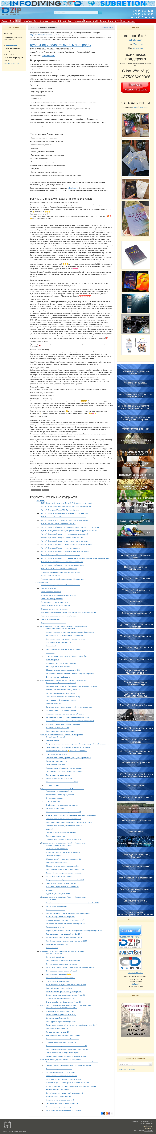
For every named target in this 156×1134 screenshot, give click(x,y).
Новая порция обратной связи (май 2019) (61, 1007)
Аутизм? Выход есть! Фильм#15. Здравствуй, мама (60, 510)
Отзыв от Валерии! (53, 801)
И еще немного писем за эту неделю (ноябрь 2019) (65, 869)
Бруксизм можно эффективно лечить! (60, 1100)
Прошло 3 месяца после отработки (59, 988)
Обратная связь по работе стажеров (54, 609)
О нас (123, 21)
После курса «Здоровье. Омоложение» (60, 731)
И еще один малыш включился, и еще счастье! (63, 649)
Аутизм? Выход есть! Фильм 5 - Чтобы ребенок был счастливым (65, 551)
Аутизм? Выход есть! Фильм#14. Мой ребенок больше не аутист (65, 513)
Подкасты (87, 21)
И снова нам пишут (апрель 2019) (58, 1032)
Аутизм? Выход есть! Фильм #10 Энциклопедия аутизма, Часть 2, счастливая (70, 527)
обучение (45, 490)
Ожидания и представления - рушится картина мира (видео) (68, 1065)
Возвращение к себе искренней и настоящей (63, 1035)
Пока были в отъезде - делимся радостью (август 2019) (66, 941)
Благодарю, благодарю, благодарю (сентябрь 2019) (65, 923)
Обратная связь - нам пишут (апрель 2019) (62, 1042)
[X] (104, 1113)
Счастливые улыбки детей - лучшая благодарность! (65, 771)
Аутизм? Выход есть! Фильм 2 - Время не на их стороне (62, 562)
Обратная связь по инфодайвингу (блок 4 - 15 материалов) (63, 897)
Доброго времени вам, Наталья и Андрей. (61, 971)
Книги (36, 21)
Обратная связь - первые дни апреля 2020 (62, 782)
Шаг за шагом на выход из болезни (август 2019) (64, 937)
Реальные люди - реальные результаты (60, 916)
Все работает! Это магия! (55, 737)
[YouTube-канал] (135, 18)
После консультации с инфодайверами (60, 977)
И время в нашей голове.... (56, 808)
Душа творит (50, 890)
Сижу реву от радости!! (54, 855)
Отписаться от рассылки (127, 1069)
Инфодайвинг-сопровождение (57, 1028)
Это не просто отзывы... (54, 798)
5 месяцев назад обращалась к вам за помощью (64, 768)
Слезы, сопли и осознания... (56, 764)
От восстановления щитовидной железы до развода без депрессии (71, 1086)
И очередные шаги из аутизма (57, 944)
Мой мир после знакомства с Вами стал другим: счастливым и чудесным (68, 612)
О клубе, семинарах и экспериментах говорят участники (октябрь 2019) (72, 903)
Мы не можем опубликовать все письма (60, 700)
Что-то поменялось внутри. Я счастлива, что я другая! (66, 984)
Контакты (130, 21)
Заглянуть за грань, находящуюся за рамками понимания (67, 1082)
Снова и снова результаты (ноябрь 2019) (61, 883)
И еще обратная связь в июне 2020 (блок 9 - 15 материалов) (64, 626)
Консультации (45, 21)
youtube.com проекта (129, 936)
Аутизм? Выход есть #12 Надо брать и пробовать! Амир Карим (64, 520)
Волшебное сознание (54, 953)
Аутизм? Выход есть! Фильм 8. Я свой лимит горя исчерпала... (64, 541)
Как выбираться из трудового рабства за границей (64, 1093)
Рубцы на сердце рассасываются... (59, 1069)
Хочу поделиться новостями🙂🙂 (58, 974)
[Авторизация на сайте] (153, 17)
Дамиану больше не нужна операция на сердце (64, 873)
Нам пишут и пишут (48, 588)
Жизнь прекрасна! (52, 659)
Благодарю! (50, 653)
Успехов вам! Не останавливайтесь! (59, 791)
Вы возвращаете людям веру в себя (54, 602)
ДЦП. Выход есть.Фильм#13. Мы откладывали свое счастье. (63, 517)
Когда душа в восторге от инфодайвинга (61, 663)
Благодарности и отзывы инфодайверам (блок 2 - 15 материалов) (66, 1005)
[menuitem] (5, 21)
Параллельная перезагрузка (56, 862)
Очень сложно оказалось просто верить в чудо (63, 696)
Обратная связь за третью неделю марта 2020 (63, 812)
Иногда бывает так (52, 740)
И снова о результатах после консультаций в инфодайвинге (68, 913)
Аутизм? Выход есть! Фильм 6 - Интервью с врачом (60, 548)
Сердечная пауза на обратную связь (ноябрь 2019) (65, 880)
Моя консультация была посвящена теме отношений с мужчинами (71, 815)
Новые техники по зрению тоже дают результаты (64, 991)
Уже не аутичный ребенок (51, 619)
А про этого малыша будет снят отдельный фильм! (65, 714)
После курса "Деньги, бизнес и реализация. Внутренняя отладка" (70, 967)
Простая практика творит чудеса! (58, 775)
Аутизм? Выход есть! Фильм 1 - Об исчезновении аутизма (63, 565)
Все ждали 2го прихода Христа (57, 727)
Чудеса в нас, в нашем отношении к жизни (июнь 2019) (66, 995)
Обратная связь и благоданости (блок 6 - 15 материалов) (62, 789)
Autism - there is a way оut (50, 575)
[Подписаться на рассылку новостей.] (150, 1064)
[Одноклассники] (107, 1113)
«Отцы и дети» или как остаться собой (60, 1072)
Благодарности (42, 582)
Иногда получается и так (55, 927)
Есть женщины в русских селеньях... (59, 642)
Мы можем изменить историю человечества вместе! (60, 572)
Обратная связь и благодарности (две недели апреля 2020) (68, 757)
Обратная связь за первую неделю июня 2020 (63, 670)
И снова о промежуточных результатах (60, 693)
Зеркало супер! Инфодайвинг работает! (61, 683)
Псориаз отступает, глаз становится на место (63, 724)
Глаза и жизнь (51, 899)
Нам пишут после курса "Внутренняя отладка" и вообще (67, 1056)
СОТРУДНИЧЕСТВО (135, 972)
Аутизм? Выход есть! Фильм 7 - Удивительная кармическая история (66, 544)
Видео (70, 21)
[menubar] (68, 21)
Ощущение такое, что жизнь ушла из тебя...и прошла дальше (69, 707)
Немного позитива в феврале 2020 (59, 845)
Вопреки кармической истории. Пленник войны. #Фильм (62, 537)
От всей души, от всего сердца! (57, 981)
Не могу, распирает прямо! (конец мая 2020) (63, 689)
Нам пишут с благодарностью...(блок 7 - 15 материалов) (62, 734)
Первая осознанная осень (55, 910)
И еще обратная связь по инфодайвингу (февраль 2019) (67, 1049)
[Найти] (100, 12)
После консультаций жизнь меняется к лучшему (64, 1110)
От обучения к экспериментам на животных (62, 805)
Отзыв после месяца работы (56, 754)
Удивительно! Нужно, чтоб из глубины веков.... (58, 595)
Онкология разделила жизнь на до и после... (62, 1103)
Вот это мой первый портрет (56, 957)
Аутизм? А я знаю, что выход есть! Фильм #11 (58, 523)
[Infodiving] (12, 11)
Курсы (18, 21)
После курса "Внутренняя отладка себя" (61, 1021)
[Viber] (109, 1113)
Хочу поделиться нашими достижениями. (61, 964)
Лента (12, 21)
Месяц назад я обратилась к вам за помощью (63, 852)
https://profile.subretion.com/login (43, 35)
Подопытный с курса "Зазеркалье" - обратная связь (60, 585)
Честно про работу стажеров (52, 598)
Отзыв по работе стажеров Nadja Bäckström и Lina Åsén (66, 656)
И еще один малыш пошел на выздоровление (63, 960)
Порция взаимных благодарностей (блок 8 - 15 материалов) (63, 680)
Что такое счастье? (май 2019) (57, 1018)
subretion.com (11, 45)
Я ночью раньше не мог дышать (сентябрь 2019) (64, 934)
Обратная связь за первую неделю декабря (62, 866)
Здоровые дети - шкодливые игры (58, 893)
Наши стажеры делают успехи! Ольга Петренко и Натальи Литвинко (71, 686)
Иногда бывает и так (53, 703)
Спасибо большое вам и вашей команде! (61, 832)
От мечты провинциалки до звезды (59, 1107)
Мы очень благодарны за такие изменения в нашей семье (67, 717)
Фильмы (103, 21)
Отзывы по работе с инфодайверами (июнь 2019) (64, 1002)
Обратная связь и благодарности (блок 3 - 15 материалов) (63, 951)
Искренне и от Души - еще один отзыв (60, 1011)
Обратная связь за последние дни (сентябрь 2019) (65, 920)
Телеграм (138, 43)
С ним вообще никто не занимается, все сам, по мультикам (68, 747)
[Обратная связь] (149, 17)
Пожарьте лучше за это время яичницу (55, 605)
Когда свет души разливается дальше (60, 998)
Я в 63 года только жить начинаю (58, 666)
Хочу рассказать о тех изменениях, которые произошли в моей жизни (72, 1062)
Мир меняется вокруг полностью (53, 623)
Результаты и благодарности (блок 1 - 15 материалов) (61, 1059)
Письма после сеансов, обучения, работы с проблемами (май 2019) (71, 1025)
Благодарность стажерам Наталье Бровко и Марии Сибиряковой (70, 673)
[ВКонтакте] (139, 17)
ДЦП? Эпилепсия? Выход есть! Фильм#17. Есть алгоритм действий (66, 503)
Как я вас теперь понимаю (51, 591)
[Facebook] (142, 17)
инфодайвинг (36, 490)
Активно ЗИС (56, 21)
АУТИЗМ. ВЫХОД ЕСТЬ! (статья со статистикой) (59, 568)
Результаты (41, 500)
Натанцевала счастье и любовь (57, 1089)
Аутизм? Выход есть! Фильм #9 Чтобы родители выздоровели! (64, 534)
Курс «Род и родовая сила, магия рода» (60, 44)
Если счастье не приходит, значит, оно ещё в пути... (65, 639)
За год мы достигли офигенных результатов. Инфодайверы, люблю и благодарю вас (77, 744)
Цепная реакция (52, 948)
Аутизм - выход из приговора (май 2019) (61, 1014)
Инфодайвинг (27, 21)
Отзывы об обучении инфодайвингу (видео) (62, 1052)
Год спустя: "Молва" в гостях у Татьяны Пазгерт (63, 1079)
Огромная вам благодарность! (57, 848)
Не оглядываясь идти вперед (56, 906)
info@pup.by (135, 984)
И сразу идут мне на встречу (56, 761)
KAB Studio (148, 1130)
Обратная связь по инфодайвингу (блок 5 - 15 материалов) (63, 843)
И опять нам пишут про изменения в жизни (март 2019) (66, 1046)
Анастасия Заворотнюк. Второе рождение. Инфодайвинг (62, 579)
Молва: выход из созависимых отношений (61, 1076)
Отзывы (110, 21)
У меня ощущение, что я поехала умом (60, 628)
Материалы (78, 21)
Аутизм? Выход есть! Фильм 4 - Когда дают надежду (60, 555)
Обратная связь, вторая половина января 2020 (63, 839)
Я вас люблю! (51, 646)
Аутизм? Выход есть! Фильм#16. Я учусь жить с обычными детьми (66, 506)
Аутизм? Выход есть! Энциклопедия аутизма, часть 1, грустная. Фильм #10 (69, 530)
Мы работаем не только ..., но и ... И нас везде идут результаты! (70, 720)
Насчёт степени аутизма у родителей (60, 794)
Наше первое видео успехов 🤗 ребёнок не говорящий (66, 750)
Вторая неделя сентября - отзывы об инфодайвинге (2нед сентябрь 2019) (74, 930)
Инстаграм (138, 47)
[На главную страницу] (132, 17)
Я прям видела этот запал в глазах (59, 778)
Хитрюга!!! (49, 829)
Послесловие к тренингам (55, 836)
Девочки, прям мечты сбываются (58, 677)
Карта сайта (148, 1128)
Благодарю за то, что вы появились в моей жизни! (64, 635)
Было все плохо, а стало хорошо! (58, 1096)
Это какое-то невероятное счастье (58, 876)
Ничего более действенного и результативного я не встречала (69, 822)
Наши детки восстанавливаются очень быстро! (58, 616)
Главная (5, 21)
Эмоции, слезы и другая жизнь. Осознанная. (62, 1039)
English (95, 21)
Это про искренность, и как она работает (61, 710)
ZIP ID (117, 21)
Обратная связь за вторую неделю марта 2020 (63, 819)
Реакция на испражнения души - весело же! (62, 886)
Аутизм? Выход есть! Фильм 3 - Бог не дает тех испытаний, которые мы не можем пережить (75, 558)
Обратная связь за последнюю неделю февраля (64, 825)
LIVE (64, 21)
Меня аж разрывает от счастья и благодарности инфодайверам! (70, 632)
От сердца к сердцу (53, 785)
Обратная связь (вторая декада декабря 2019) (63, 859)
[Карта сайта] (146, 17)
